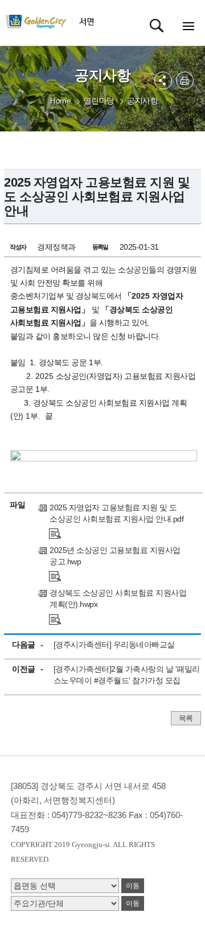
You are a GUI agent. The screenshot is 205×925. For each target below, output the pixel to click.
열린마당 (99, 100)
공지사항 (142, 100)
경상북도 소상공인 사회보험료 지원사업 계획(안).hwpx (118, 598)
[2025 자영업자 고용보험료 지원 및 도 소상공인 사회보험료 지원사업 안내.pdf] (55, 533)
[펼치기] (163, 80)
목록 (186, 718)
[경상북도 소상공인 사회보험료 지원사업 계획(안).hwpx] (55, 618)
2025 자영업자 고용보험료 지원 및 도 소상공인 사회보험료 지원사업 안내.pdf (116, 513)
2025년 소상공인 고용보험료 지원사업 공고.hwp (115, 556)
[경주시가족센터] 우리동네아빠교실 (114, 644)
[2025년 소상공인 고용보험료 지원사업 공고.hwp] (55, 575)
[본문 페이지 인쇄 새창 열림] (185, 80)
